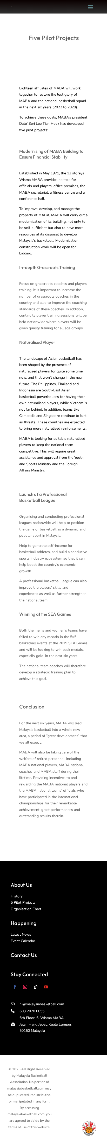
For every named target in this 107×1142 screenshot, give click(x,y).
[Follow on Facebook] (15, 987)
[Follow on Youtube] (46, 987)
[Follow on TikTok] (35, 987)
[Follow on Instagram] (25, 987)
